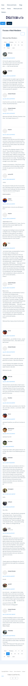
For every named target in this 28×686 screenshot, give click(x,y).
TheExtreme (6, 221)
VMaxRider (10, 630)
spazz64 (10, 584)
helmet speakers (7, 194)
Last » (13, 48)
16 (22, 45)
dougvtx (10, 129)
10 (22, 42)
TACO (9, 330)
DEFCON (10, 376)
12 (8, 45)
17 (4, 48)
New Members (15, 30)
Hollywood (5, 137)
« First (5, 42)
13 (11, 45)
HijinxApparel (11, 428)
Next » (8, 48)
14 (15, 45)
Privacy (11, 671)
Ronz (9, 243)
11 (4, 45)
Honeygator (10, 489)
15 (18, 45)
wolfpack (10, 502)
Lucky (9, 528)
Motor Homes (6, 626)
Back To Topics (23, 33)
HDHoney (10, 53)
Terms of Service (17, 671)
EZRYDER (10, 457)
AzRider (9, 198)
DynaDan (10, 397)
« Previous (11, 42)
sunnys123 (10, 174)
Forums (5, 30)
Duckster (10, 70)
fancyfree (10, 441)
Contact (23, 671)
